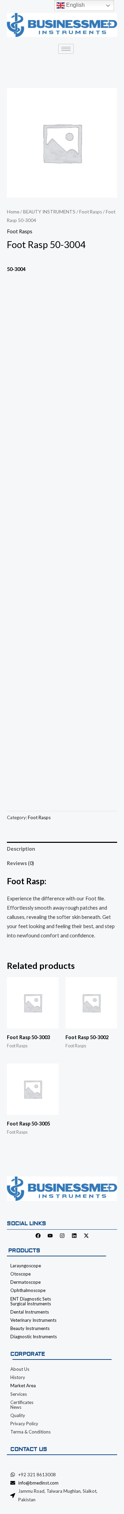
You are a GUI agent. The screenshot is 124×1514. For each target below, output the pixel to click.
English (75, 5)
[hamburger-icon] (66, 49)
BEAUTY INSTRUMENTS (49, 211)
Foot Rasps (90, 211)
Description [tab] (21, 849)
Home (13, 211)
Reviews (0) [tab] (20, 863)
